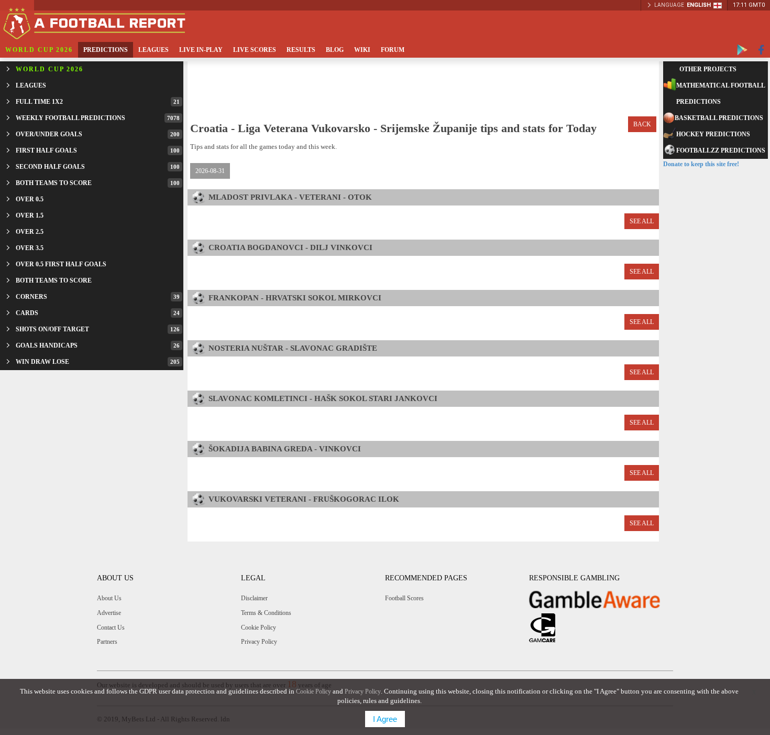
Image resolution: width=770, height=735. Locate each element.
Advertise (109, 613)
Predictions (105, 49)
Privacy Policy (259, 641)
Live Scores (254, 49)
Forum (392, 49)
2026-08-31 (210, 171)
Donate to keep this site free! (701, 164)
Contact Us (111, 627)
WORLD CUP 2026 (39, 49)
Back (642, 124)
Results (301, 49)
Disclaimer (254, 598)
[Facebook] (761, 50)
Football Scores (404, 598)
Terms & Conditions (266, 613)
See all (642, 221)
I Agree (385, 719)
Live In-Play (201, 49)
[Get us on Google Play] (742, 50)
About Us (109, 598)
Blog (335, 49)
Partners (107, 641)
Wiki (362, 49)
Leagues (153, 49)
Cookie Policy (258, 627)
